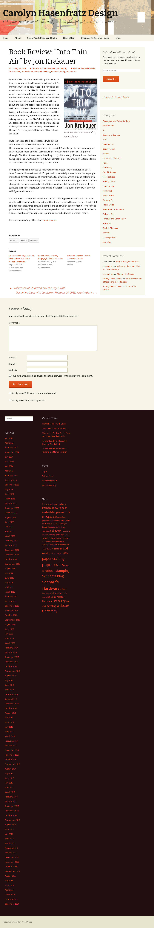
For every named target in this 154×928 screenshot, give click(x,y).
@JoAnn (45, 520)
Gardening (107, 167)
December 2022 (12, 508)
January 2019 (11, 699)
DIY (61, 530)
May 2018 (9, 727)
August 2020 (10, 624)
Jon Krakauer (27, 71)
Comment (14, 322)
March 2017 (10, 792)
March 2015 (10, 894)
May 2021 (9, 582)
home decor (56, 538)
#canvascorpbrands (50, 504)
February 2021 (11, 596)
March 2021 (10, 591)
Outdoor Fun (37, 68)
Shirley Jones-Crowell (112, 278)
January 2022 (11, 545)
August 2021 (10, 568)
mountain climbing (42, 71)
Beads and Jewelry (111, 135)
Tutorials (107, 232)
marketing (55, 542)
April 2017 (9, 787)
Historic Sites (109, 176)
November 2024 (12, 452)
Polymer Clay (109, 214)
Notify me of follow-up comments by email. (34, 393)
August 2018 (10, 713)
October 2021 (11, 559)
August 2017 (10, 768)
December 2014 (12, 903)
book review (14, 71)
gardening (59, 535)
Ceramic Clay (108, 144)
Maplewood (46, 541)
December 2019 (12, 657)
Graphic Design (109, 172)
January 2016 (11, 852)
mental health (47, 549)
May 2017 (9, 782)
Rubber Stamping (111, 228)
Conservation (109, 149)
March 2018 (10, 736)
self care (63, 589)
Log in (44, 471)
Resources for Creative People (94, 38)
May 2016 (9, 834)
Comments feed (49, 480)
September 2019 (12, 671)
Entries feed (47, 476)
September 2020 (12, 619)
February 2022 (11, 540)
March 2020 (10, 643)
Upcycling (107, 242)
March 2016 (10, 843)
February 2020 (11, 647)
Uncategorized (109, 237)
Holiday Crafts (109, 181)
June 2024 (9, 461)
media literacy (63, 544)
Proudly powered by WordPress (17, 921)
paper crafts (53, 564)
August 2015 (10, 876)
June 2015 (9, 885)
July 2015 (9, 880)
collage (54, 530)
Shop (118, 38)
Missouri (56, 548)
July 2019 (9, 680)
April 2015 (9, 889)
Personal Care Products (113, 209)
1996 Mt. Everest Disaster (84, 68)
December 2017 (12, 750)
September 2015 (12, 871)
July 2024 (9, 456)
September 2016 (12, 820)
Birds (105, 139)
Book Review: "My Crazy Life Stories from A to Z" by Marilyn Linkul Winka (21, 258)
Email (13, 363)
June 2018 (9, 722)
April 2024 (9, 470)
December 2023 (12, 484)
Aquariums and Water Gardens (116, 121)
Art (104, 130)
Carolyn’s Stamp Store (116, 97)
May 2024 (9, 466)
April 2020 (9, 638)
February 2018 (11, 740)
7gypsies (49, 517)
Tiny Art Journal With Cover (54, 423)
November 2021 (12, 554)
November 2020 (12, 610)
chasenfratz (108, 266)
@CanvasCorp (60, 517)
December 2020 (12, 605)
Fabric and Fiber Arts (112, 158)
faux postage (51, 535)
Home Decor (108, 186)
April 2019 (9, 689)
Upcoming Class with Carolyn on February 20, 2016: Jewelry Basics (56, 292)
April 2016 (9, 838)
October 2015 (11, 866)
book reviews (49, 220)
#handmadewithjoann (54, 508)
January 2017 (11, 801)
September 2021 (12, 564)
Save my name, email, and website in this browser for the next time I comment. (52, 375)
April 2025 (9, 442)
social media (54, 593)
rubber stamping (57, 570)
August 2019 (10, 675)
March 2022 (10, 536)
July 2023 (9, 489)
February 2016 (11, 848)
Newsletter (68, 38)
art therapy (46, 524)
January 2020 (11, 652)
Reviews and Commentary (56, 68)
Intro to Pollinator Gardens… (55, 428)
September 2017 (12, 764)
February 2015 (11, 899)
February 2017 (11, 796)
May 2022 (9, 526)
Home (6, 38)
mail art (65, 538)
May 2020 (9, 633)
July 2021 (9, 573)
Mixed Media (108, 195)
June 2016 (9, 829)
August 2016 (10, 824)
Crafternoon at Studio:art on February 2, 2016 (37, 288)
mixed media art (57, 553)
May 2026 (9, 438)
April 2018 (9, 731)
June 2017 (9, 778)
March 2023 (10, 498)
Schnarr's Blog (53, 576)
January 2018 (11, 745)
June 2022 (9, 522)
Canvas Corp (55, 524)
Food (105, 162)
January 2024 (11, 480)
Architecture (108, 125)
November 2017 (12, 754)
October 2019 (11, 666)
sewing (45, 593)
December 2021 (12, 550)
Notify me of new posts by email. (28, 400)
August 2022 (10, 517)
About (18, 38)
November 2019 (12, 661)
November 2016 (12, 810)
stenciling (60, 601)
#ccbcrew (62, 504)
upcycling (50, 606)
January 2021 (11, 601)
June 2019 (9, 685)
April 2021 (9, 587)
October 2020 (11, 615)
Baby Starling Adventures (127, 261)
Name (13, 357)
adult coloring (54, 520)
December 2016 (12, 806)
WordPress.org (49, 485)
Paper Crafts (108, 204)
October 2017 (11, 759)
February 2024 (11, 475)
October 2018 (11, 708)
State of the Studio (125, 274)
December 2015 (12, 857)
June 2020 (9, 629)
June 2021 (9, 578)
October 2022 (11, 512)
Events (106, 153)
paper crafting (53, 558)
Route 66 (107, 223)
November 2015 (12, 862)
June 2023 (9, 494)
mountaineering (58, 71)
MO (66, 553)
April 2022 (9, 531)
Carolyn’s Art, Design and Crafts (42, 38)
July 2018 (9, 717)
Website (13, 370)
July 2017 (9, 773)
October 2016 (11, 815)
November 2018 (12, 703)
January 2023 (11, 503)
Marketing (107, 190)
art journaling (65, 521)
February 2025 (11, 447)
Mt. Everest (71, 71)
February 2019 (11, 694)
